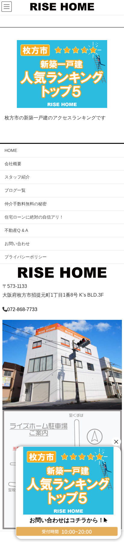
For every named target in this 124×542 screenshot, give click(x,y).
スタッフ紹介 (17, 177)
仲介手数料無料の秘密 (26, 203)
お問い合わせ (17, 243)
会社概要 (13, 163)
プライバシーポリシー (26, 256)
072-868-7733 (22, 309)
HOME (11, 150)
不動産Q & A (16, 230)
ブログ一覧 (15, 190)
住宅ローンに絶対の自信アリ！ (34, 217)
